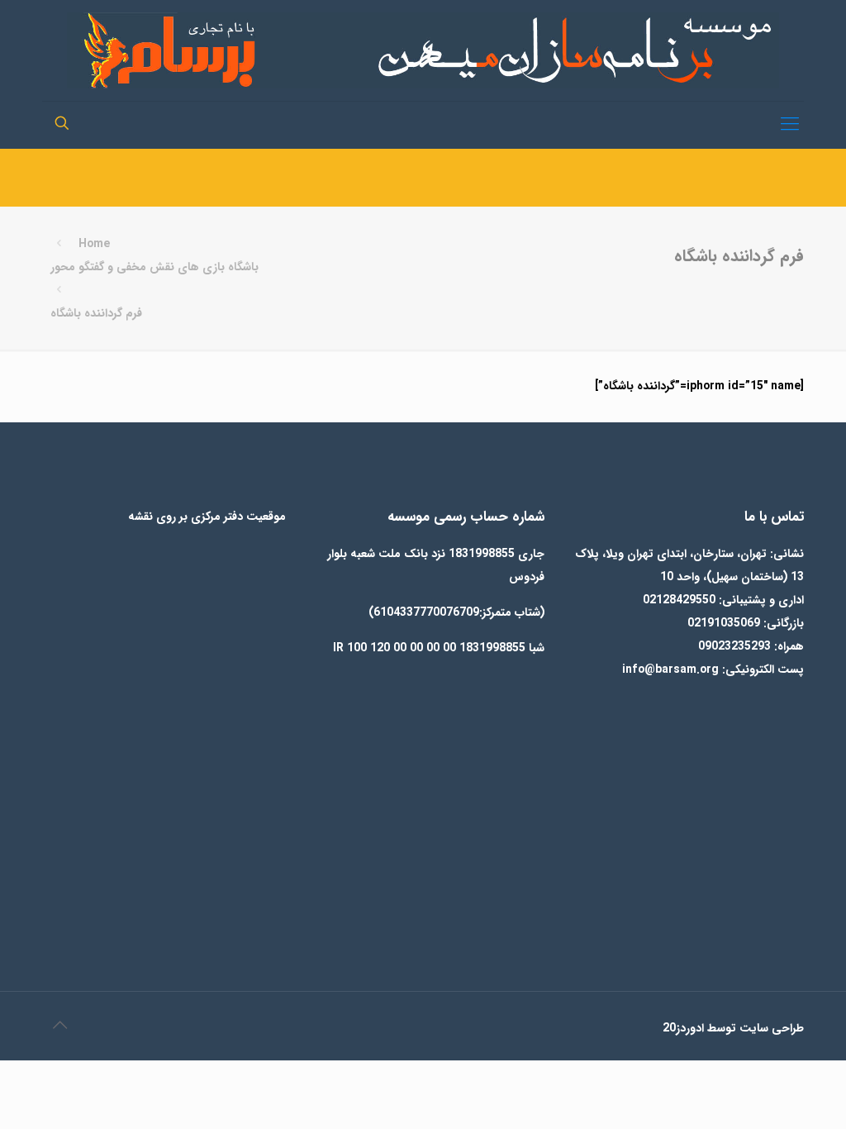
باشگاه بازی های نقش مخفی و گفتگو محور (154, 267)
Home (94, 244)
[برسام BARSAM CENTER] (422, 50)
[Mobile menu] (790, 125)
